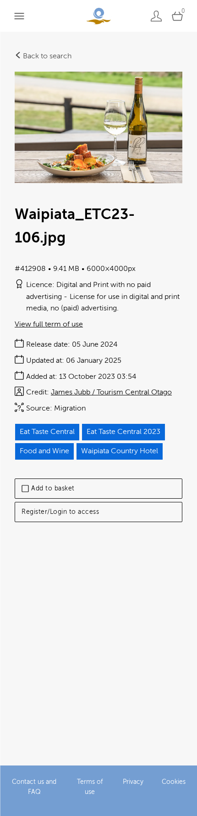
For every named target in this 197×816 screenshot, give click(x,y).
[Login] (156, 16)
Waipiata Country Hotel (119, 451)
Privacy (133, 781)
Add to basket (53, 488)
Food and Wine (44, 451)
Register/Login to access (60, 511)
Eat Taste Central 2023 (123, 432)
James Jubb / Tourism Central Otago (111, 392)
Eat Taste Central (47, 432)
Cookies (174, 781)
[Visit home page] (98, 16)
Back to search (46, 56)
